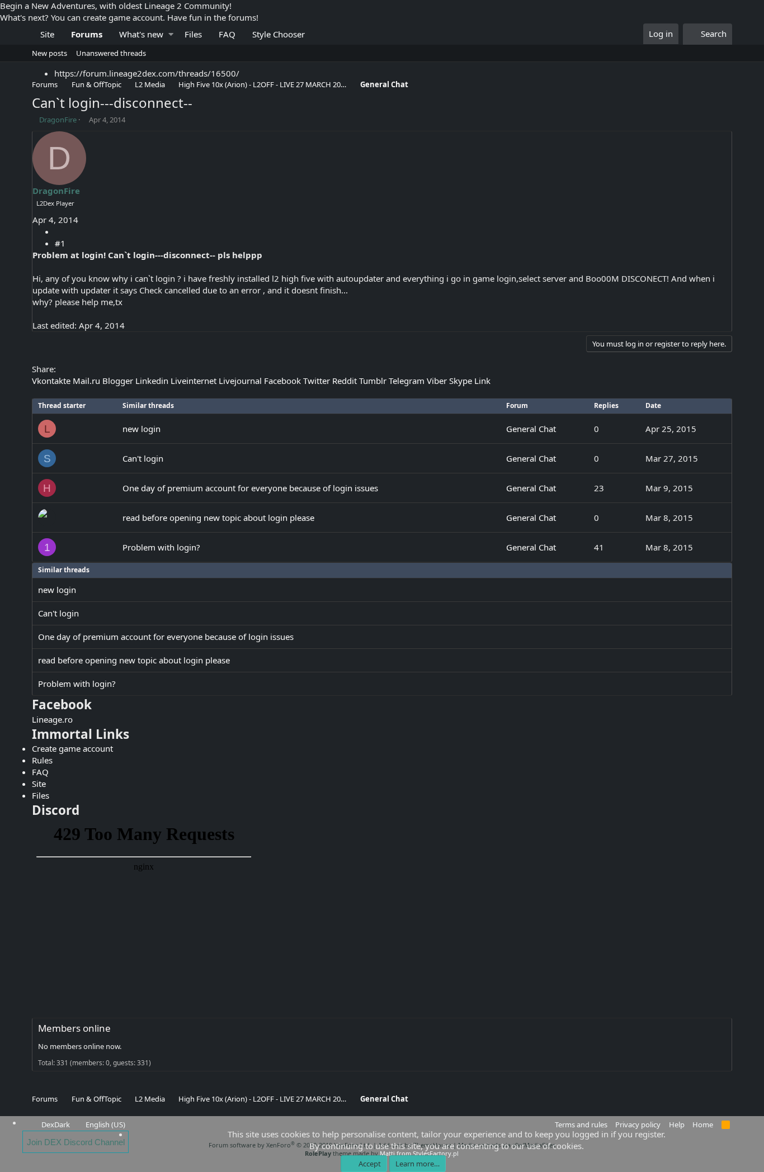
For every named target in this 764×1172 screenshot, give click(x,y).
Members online (74, 1028)
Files (193, 34)
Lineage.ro (52, 719)
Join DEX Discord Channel (76, 1142)
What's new (141, 34)
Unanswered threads (111, 53)
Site (47, 34)
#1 (60, 243)
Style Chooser (278, 34)
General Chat (531, 428)
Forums (86, 34)
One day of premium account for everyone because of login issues (250, 488)
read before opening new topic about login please (218, 517)
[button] (171, 34)
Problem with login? (161, 547)
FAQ (227, 34)
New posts (49, 53)
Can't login (142, 458)
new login (141, 428)
